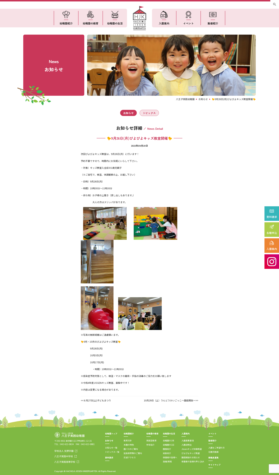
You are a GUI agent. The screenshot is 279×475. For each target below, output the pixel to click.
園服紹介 (167, 449)
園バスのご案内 (131, 449)
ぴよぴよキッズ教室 (190, 453)
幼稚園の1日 (168, 444)
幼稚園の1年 (168, 440)
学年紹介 (150, 444)
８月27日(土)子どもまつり (97, 400)
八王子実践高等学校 (64, 462)
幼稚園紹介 (66, 23)
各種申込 (272, 233)
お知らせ (128, 113)
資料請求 (272, 217)
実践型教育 (151, 440)
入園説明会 (186, 444)
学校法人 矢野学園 (64, 451)
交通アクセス (130, 457)
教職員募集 (213, 457)
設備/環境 (167, 461)
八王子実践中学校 (63, 456)
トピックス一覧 (112, 451)
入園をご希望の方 (216, 447)
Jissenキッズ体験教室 (191, 449)
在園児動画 (213, 451)
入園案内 (272, 249)
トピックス (149, 113)
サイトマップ (214, 464)
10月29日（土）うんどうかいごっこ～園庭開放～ (170, 400)
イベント (188, 23)
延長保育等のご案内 (133, 453)
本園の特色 (129, 444)
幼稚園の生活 (115, 23)
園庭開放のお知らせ (190, 457)
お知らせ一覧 (111, 447)
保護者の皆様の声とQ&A (192, 461)
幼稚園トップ (111, 433)
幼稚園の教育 (90, 23)
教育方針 (128, 440)
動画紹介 (213, 23)
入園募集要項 (187, 440)
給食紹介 (167, 453)
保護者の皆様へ (170, 457)
